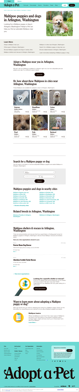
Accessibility (39, 355)
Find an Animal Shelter (40, 288)
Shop (56, 5)
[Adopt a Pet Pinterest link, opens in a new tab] (58, 361)
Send (69, 350)
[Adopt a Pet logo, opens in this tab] (39, 375)
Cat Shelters (17, 356)
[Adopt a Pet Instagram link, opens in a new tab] (63, 361)
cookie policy (7, 390)
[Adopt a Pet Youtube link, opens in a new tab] (60, 361)
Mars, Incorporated (40, 356)
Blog (26, 350)
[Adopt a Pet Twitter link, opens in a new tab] (55, 361)
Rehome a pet (7, 350)
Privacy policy (39, 350)
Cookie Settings (32, 386)
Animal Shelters (17, 353)
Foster (51, 5)
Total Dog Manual (7, 353)
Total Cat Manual (7, 355)
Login (65, 5)
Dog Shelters (17, 354)
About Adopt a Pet (29, 348)
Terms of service (40, 351)
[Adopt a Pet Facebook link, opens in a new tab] (52, 361)
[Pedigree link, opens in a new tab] (69, 386)
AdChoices (39, 358)
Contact (27, 351)
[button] (26, 112)
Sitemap (38, 348)
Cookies (38, 353)
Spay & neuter (7, 351)
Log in (15, 359)
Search (39, 181)
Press (26, 353)
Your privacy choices (41, 360)
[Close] (77, 389)
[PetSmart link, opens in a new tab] (63, 386)
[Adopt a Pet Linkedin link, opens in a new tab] (65, 361)
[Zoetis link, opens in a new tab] (73, 386)
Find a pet (6, 348)
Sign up (72, 5)
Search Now (39, 74)
